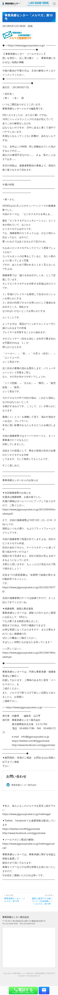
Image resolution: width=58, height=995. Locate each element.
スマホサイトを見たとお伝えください (23, 990)
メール (44, 993)
